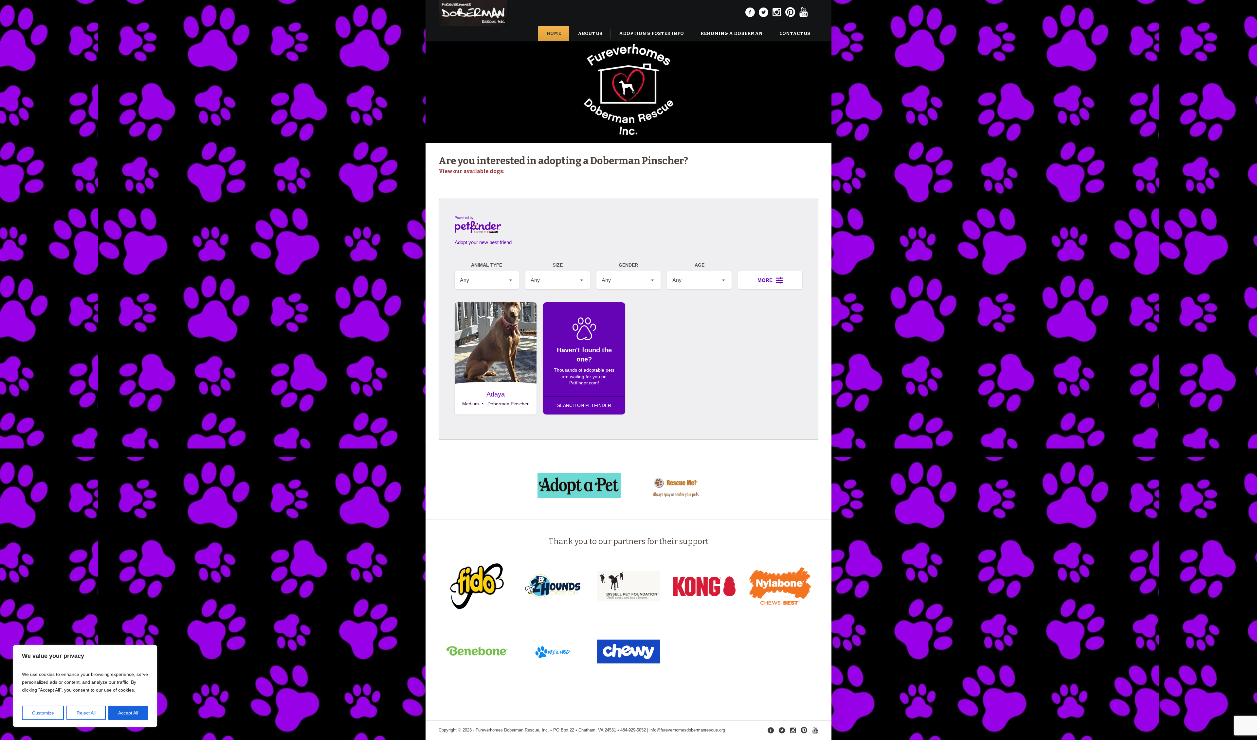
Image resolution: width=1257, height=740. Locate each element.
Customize (43, 712)
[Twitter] (763, 12)
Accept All (128, 712)
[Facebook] (750, 12)
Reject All (86, 712)
